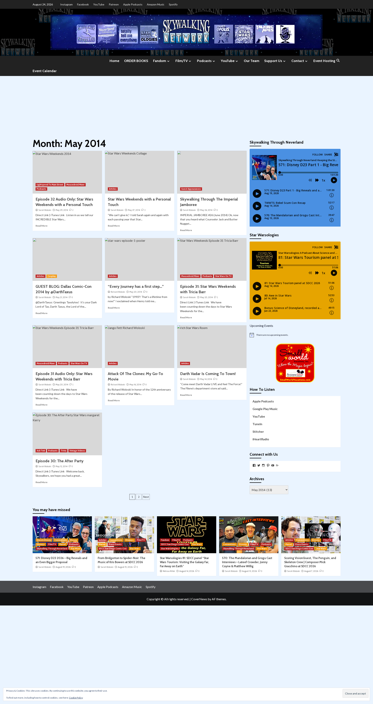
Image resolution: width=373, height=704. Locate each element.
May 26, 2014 (206, 210)
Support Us (273, 61)
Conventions (60, 540)
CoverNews (199, 599)
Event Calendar (45, 71)
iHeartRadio (261, 439)
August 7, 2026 (311, 571)
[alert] (295, 335)
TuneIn (257, 424)
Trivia (63, 450)
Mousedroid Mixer (75, 184)
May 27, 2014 (134, 210)
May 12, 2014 (61, 466)
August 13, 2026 (249, 571)
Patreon (114, 4)
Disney (73, 540)
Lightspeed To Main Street (50, 184)
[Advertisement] (186, 105)
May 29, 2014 (62, 210)
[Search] (338, 60)
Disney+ (41, 544)
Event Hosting (324, 61)
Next (146, 497)
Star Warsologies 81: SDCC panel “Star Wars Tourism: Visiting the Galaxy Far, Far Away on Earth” (184, 562)
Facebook (83, 4)
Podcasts (204, 61)
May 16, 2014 (135, 384)
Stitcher (258, 431)
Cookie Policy (76, 697)
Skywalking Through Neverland (52, 548)
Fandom (159, 61)
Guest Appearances (191, 189)
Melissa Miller (169, 571)
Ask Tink (41, 450)
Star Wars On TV (223, 276)
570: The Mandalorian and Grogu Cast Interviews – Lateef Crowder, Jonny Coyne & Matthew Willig (247, 562)
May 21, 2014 (61, 297)
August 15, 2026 (125, 567)
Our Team (251, 61)
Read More (41, 225)
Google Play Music (265, 409)
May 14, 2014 (206, 379)
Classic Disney (44, 540)
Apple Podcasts (132, 4)
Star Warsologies (170, 548)
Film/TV (181, 61)
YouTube (98, 4)
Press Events (115, 544)
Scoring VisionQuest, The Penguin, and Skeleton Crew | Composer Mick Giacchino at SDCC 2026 (310, 562)
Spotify (173, 4)
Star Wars (75, 548)
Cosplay (52, 276)
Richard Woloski (118, 291)
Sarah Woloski (44, 210)
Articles (113, 189)
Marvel (62, 544)
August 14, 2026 (186, 571)
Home (114, 61)
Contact (297, 61)
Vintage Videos (77, 450)
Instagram (66, 4)
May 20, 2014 (135, 291)
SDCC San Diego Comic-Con (112, 548)
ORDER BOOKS (136, 61)
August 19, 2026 (63, 567)
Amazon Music (155, 4)
